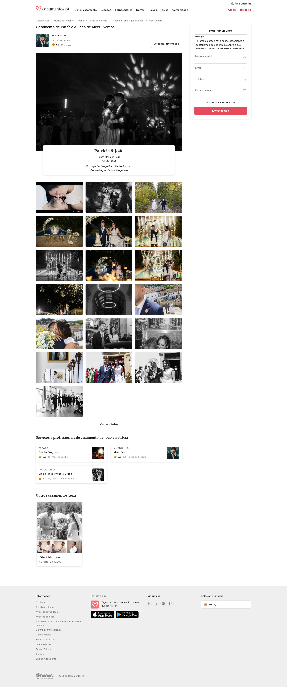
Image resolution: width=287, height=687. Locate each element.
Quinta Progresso (49, 452)
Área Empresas (242, 3)
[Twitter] (156, 604)
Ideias (164, 10)
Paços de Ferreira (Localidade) (128, 20)
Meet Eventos (156, 20)
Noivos (152, 10)
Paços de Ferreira (98, 20)
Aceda (232, 9)
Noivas (140, 10)
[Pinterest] (163, 604)
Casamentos (43, 20)
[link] (59, 534)
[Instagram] (171, 604)
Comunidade (180, 10)
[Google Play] (127, 617)
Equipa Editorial (44, 649)
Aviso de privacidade (47, 612)
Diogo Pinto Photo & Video (55, 473)
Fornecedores (123, 10)
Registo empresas (45, 639)
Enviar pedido (220, 110)
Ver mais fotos (109, 424)
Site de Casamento (46, 658)
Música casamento (64, 20)
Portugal (213, 604)
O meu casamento (85, 10)
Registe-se (244, 9)
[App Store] (102, 617)
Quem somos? (43, 644)
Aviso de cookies (45, 616)
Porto (81, 20)
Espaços (106, 10)
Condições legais (45, 607)
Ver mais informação (166, 43)
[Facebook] (149, 604)
